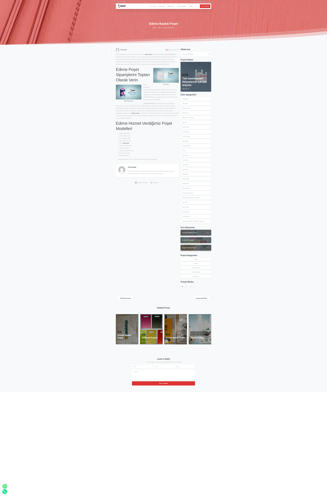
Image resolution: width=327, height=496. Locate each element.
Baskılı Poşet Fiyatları (187, 117)
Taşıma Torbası (197, 337)
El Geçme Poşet (186, 136)
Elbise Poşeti (185, 141)
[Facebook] (200, 1)
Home (154, 27)
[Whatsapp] (4, 486)
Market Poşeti (185, 188)
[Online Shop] (118, 478)
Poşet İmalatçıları (195, 272)
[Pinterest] (206, 1)
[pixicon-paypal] (209, 490)
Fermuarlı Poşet (186, 146)
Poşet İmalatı (196, 276)
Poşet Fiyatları (196, 267)
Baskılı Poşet (148, 54)
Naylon (196, 259)
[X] (203, 1)
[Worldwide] (124, 478)
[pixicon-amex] (205, 490)
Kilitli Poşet (126, 143)
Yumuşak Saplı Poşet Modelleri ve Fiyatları (193, 221)
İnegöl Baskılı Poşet (175, 337)
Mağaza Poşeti (185, 178)
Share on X (156, 182)
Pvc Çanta (185, 202)
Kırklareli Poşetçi (150, 337)
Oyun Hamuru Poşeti (187, 193)
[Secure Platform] (121, 478)
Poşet (159, 27)
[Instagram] (209, 1)
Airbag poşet (185, 98)
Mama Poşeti (185, 183)
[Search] (196, 6)
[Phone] (4, 491)
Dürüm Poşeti (185, 127)
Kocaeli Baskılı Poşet (124, 336)
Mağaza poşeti (135, 113)
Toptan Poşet (185, 207)
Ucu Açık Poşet (186, 216)
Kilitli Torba (185, 174)
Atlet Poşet (185, 103)
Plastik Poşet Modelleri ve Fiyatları (191, 197)
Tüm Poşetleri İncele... (121, 1)
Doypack (184, 122)
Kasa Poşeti (185, 164)
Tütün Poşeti (185, 211)
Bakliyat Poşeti (186, 108)
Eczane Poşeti (185, 131)
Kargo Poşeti (185, 160)
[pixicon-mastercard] (201, 490)
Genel (183, 150)
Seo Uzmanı (119, 490)
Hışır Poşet (185, 155)
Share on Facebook (142, 182)
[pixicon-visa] (197, 490)
